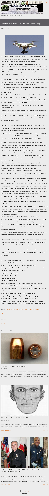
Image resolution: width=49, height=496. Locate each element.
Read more (45, 379)
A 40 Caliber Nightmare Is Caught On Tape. (13, 366)
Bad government (9, 309)
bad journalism (16, 309)
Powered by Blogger (25, 491)
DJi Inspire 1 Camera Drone (34, 309)
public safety (17, 310)
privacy (11, 310)
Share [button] (2, 314)
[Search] (44, 2)
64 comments (8, 379)
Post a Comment (4, 323)
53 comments (8, 484)
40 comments (8, 430)
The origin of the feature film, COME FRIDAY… (15, 418)
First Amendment (5, 310)
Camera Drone (24, 309)
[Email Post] (2, 313)
